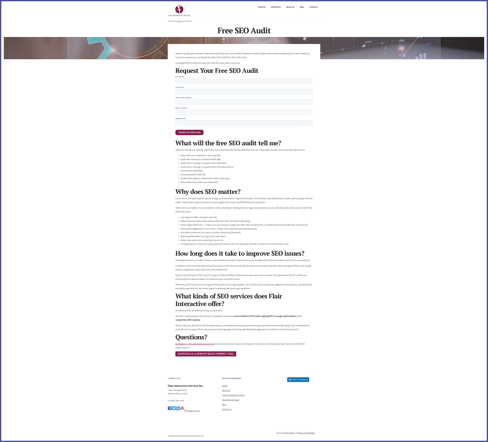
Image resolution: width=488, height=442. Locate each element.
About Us (226, 390)
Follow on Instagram (300, 379)
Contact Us (226, 409)
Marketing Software (230, 400)
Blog (224, 405)
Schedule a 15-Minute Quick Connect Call (194, 344)
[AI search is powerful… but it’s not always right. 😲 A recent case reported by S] (298, 417)
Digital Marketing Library (233, 395)
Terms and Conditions (306, 433)
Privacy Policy (289, 433)
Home (224, 386)
